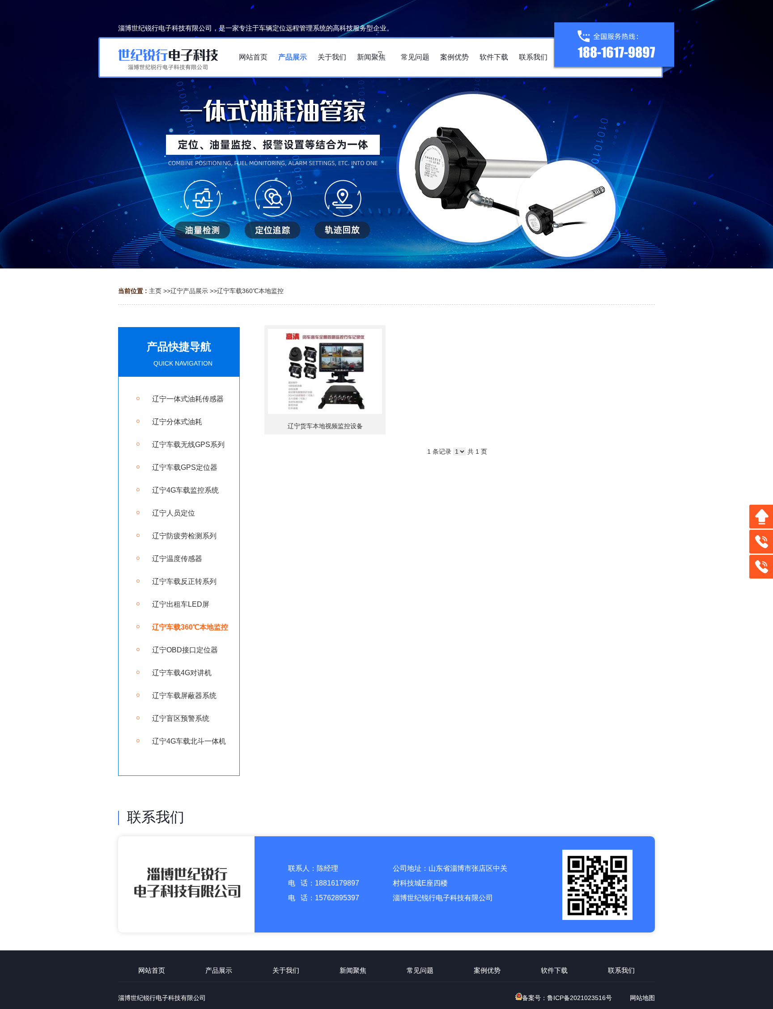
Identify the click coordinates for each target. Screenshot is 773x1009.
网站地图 (642, 997)
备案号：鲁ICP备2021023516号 (567, 997)
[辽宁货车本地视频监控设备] (325, 371)
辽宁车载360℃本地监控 (250, 290)
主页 (155, 290)
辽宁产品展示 (189, 290)
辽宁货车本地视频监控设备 (325, 426)
